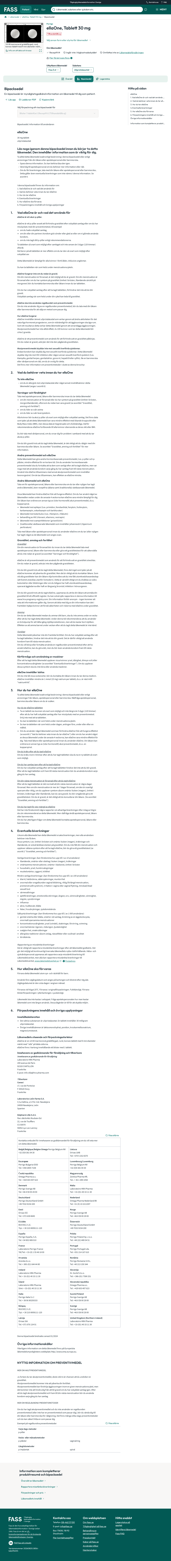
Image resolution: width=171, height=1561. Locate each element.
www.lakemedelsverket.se (47, 961)
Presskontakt (89, 1537)
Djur (43, 9)
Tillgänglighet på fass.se (94, 1526)
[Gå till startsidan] (10, 9)
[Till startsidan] (5, 17)
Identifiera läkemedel (125, 1529)
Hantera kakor (90, 1550)
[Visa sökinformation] (145, 9)
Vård (36, 9)
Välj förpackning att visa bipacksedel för (36, 107)
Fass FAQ (119, 1533)
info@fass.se (66, 1526)
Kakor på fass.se (91, 1541)
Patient (25, 9)
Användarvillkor (90, 1545)
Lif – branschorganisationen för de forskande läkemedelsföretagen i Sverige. (25, 1534)
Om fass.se (88, 1522)
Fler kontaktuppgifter (63, 1537)
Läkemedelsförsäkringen (131, 52)
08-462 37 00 (68, 1522)
